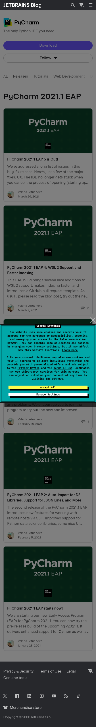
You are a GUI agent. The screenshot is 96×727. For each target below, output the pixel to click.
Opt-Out (57, 379)
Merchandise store (24, 707)
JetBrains (37, 717)
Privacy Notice (29, 368)
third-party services (37, 371)
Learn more (70, 350)
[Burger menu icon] (90, 5)
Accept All (48, 387)
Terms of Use (63, 368)
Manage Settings (48, 394)
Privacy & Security (18, 671)
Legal (71, 671)
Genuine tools (15, 678)
